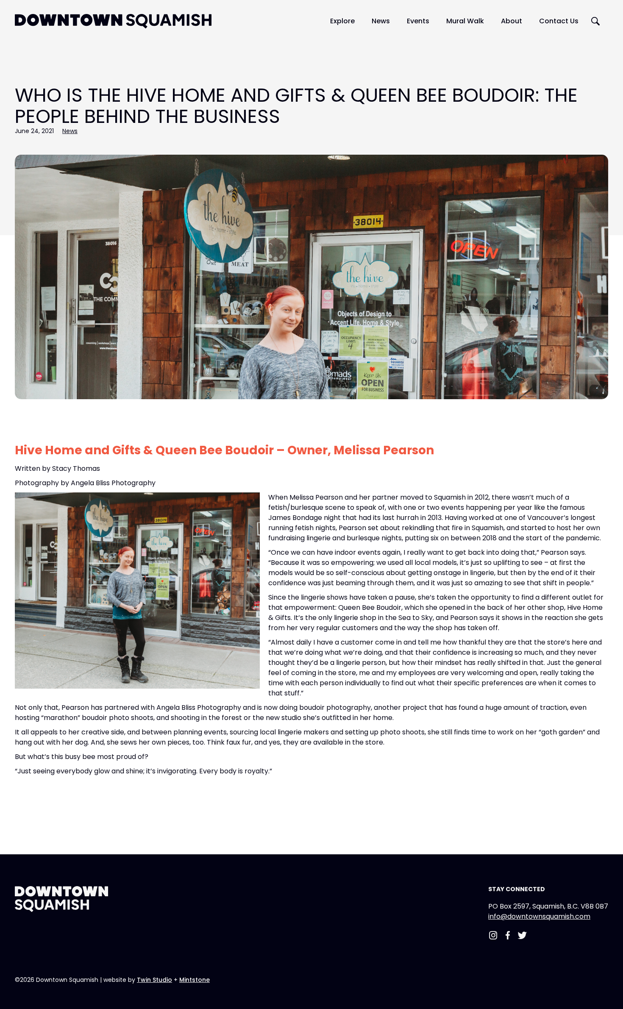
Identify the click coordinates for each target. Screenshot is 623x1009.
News (70, 131)
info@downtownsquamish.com (539, 916)
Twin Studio (154, 980)
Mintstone (194, 980)
